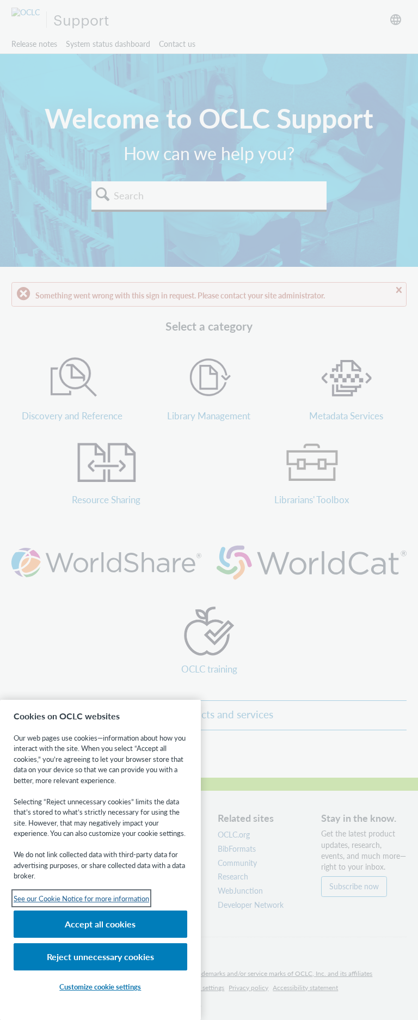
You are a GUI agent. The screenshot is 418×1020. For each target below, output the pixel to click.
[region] (100, 860)
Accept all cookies (100, 924)
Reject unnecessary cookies (100, 956)
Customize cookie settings (100, 986)
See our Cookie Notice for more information (81, 898)
